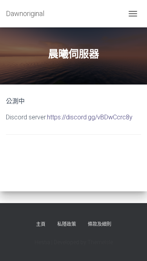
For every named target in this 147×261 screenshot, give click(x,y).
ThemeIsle (100, 242)
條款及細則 (99, 224)
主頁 (40, 224)
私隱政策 (66, 224)
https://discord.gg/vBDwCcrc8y (89, 117)
